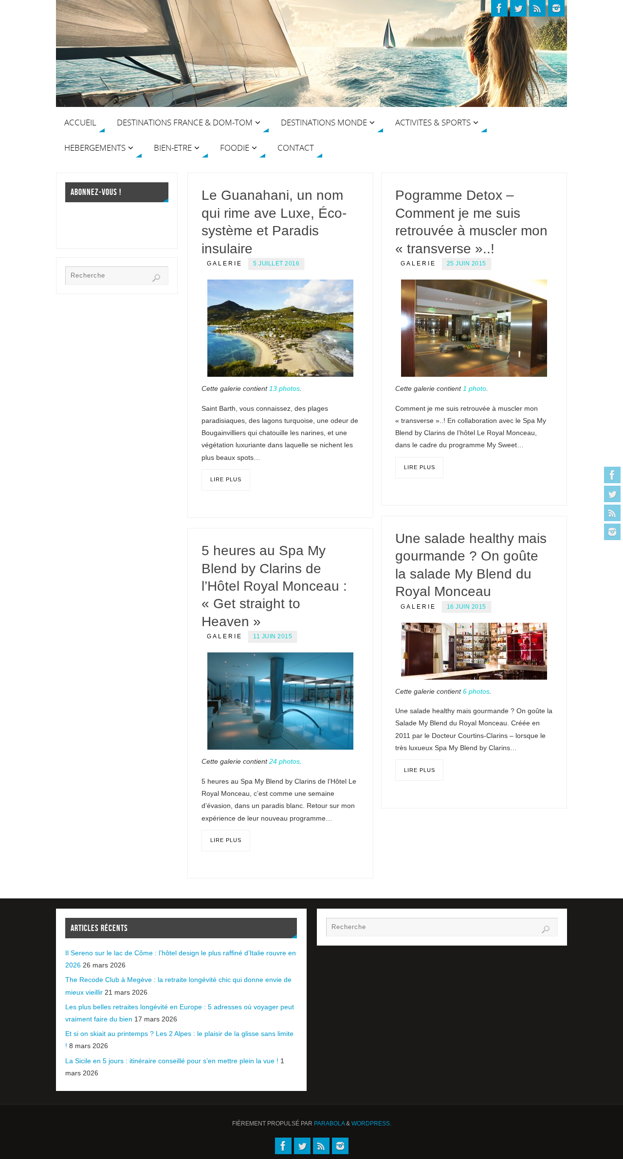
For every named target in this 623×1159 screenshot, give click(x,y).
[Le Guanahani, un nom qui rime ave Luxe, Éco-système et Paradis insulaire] (280, 328)
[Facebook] (612, 475)
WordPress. (371, 1123)
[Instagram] (612, 532)
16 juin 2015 (466, 606)
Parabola (329, 1123)
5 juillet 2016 (276, 263)
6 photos (476, 691)
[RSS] (612, 513)
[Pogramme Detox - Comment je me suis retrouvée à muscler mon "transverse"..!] (474, 328)
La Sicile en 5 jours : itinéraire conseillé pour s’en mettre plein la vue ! (171, 1061)
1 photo (474, 388)
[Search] (156, 278)
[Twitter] (612, 494)
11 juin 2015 (272, 636)
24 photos (284, 761)
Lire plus (225, 479)
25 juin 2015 (466, 263)
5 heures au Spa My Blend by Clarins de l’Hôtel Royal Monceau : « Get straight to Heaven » (274, 586)
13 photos (284, 388)
